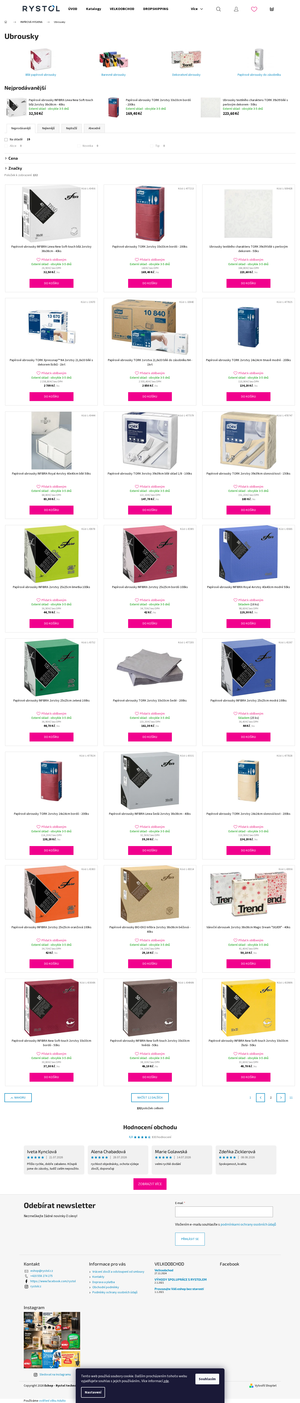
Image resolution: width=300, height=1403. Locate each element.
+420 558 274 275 (41, 1276)
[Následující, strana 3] (280, 1097)
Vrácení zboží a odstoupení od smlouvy (118, 1272)
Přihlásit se (190, 1239)
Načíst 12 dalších (150, 1097)
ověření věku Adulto (52, 1401)
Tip (160, 146)
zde (166, 1381)
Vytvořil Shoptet (265, 1386)
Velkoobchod (164, 1270)
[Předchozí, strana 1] (260, 1097)
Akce (16, 146)
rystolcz (35, 1286)
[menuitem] (73, 9)
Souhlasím (207, 1379)
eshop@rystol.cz (41, 1271)
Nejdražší (71, 128)
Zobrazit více (150, 1184)
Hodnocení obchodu (150, 1126)
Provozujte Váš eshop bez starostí (179, 1288)
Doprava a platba (103, 1282)
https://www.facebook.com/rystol (53, 1281)
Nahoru (20, 1097)
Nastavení (93, 1392)
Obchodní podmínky (105, 1287)
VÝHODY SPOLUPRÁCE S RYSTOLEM (181, 1279)
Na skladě (20, 139)
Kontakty (98, 1277)
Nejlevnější (48, 128)
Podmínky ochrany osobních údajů (114, 1292)
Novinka (90, 146)
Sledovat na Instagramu (55, 1374)
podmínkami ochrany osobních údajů (248, 1224)
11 (291, 1097)
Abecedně (94, 128)
